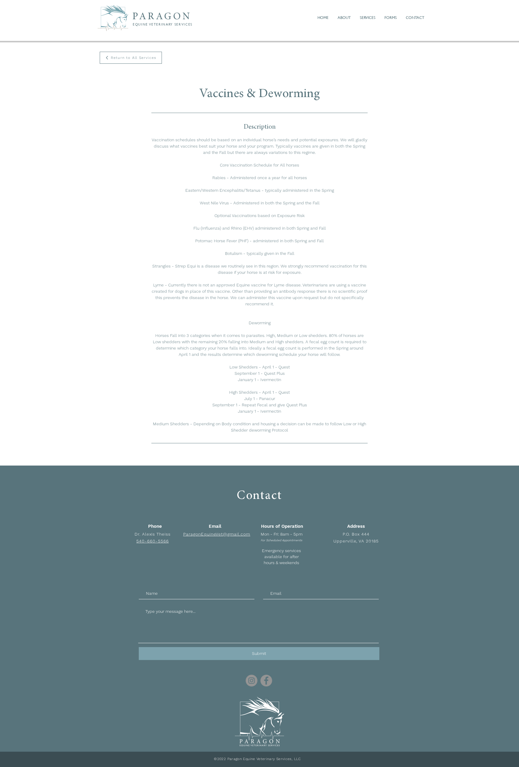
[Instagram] (251, 680)
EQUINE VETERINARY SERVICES (163, 24)
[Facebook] (266, 680)
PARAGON (162, 17)
